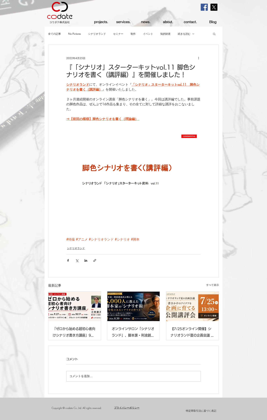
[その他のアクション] (198, 58)
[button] (214, 33)
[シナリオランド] (192, 306)
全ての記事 (54, 33)
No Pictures (74, 33)
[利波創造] (133, 306)
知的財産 (165, 33)
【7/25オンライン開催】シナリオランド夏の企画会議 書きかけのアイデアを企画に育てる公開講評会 (192, 333)
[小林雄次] (74, 306)
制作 (133, 33)
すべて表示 (212, 285)
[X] (213, 7)
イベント (148, 33)
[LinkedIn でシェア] (86, 260)
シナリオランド (97, 33)
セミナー (118, 33)
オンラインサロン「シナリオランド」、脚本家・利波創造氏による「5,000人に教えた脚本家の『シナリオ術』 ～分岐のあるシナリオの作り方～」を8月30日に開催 (133, 333)
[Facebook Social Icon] (204, 7)
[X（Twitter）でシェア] (77, 260)
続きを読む (184, 33)
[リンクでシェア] (94, 260)
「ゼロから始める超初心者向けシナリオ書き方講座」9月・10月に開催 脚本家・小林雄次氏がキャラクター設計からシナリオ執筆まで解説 (74, 333)
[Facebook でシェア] (68, 260)
